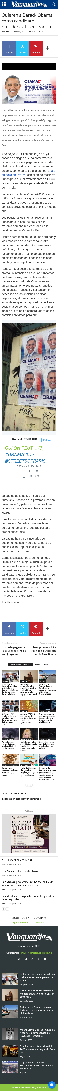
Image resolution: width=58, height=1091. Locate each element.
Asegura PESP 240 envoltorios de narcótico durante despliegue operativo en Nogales (28, 719)
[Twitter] (39, 959)
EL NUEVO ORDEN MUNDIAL (17, 860)
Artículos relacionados (20, 664)
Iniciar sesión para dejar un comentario (21, 799)
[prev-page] (27, 785)
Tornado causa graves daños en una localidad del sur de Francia (9, 745)
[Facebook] (13, 959)
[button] (29, 833)
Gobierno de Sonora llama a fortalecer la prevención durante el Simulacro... (38, 1010)
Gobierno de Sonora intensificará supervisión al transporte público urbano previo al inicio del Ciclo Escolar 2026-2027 (47, 774)
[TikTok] (32, 959)
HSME (7, 31)
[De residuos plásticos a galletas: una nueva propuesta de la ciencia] (10, 760)
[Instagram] (19, 959)
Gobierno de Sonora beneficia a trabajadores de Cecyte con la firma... (37, 977)
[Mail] (26, 959)
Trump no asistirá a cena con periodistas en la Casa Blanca (43, 651)
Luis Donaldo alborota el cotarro (20, 871)
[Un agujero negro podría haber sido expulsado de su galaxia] (47, 734)
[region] (29, 66)
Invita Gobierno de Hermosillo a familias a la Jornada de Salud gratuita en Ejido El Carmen (29, 772)
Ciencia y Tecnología (48, 711)
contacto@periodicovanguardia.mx (35, 953)
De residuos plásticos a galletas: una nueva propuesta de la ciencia (10, 772)
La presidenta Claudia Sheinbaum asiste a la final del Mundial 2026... (36, 1065)
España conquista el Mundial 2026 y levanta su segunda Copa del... (37, 1049)
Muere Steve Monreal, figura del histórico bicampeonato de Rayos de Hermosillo (37, 1032)
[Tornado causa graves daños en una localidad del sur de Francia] (10, 734)
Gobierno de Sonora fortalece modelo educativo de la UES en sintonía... (37, 993)
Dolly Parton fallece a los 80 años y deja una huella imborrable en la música (28, 746)
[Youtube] (45, 959)
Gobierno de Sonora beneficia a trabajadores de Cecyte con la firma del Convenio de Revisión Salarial (10, 689)
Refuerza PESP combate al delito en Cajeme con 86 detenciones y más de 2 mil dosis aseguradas (9, 719)
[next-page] (31, 785)
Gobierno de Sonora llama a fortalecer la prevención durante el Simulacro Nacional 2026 (47, 689)
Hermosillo (25, 765)
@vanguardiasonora (29, 922)
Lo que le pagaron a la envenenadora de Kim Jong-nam (14, 651)
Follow (47, 440)
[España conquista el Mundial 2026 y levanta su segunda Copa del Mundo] (10, 1051)
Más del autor (41, 664)
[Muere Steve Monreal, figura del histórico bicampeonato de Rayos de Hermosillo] (10, 1034)
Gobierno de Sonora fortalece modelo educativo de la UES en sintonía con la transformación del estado (28, 690)
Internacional (7, 739)
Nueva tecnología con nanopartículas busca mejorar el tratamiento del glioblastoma (47, 718)
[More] (48, 48)
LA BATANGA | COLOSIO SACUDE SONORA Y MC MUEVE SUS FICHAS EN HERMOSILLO (27, 884)
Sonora (5, 681)
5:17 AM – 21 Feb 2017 (29, 466)
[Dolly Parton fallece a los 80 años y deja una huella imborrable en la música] (29, 734)
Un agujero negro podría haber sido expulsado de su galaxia (46, 745)
